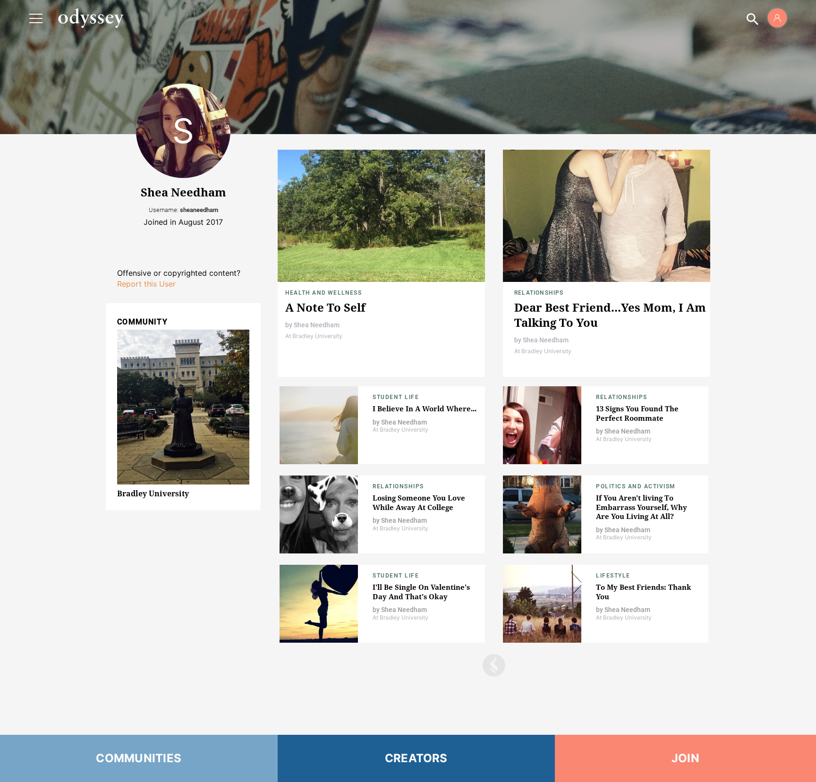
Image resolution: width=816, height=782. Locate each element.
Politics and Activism (636, 486)
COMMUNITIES (138, 758)
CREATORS (416, 758)
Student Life (396, 397)
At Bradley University (313, 336)
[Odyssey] (90, 18)
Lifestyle (613, 575)
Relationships (539, 292)
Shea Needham (317, 325)
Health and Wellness (323, 292)
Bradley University (153, 493)
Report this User (146, 284)
